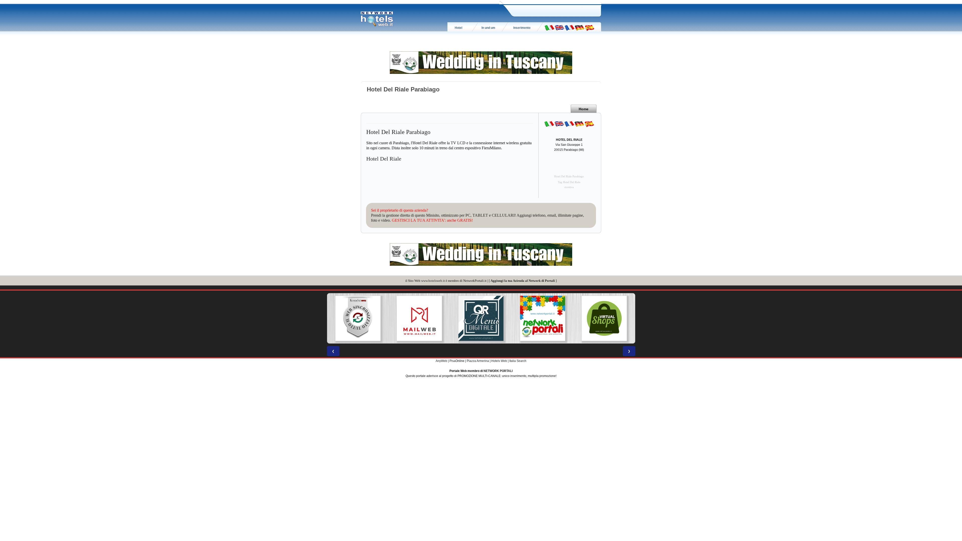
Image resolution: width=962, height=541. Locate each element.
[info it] (549, 27)
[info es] (589, 27)
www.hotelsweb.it (433, 281)
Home (583, 109)
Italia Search (517, 361)
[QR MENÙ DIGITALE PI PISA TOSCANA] (481, 318)
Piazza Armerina (478, 361)
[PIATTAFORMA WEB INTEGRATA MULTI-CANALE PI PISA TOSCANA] (357, 318)
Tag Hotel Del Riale (569, 182)
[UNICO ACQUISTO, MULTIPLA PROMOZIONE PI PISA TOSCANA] (542, 318)
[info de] (579, 27)
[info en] (559, 27)
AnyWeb (441, 361)
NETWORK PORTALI (498, 371)
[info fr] (569, 27)
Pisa (452, 361)
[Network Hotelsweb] (377, 19)
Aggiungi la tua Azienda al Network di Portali (523, 281)
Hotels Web (499, 361)
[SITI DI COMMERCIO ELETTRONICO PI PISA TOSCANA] (604, 318)
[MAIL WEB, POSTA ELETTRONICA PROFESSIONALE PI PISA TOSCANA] (419, 318)
